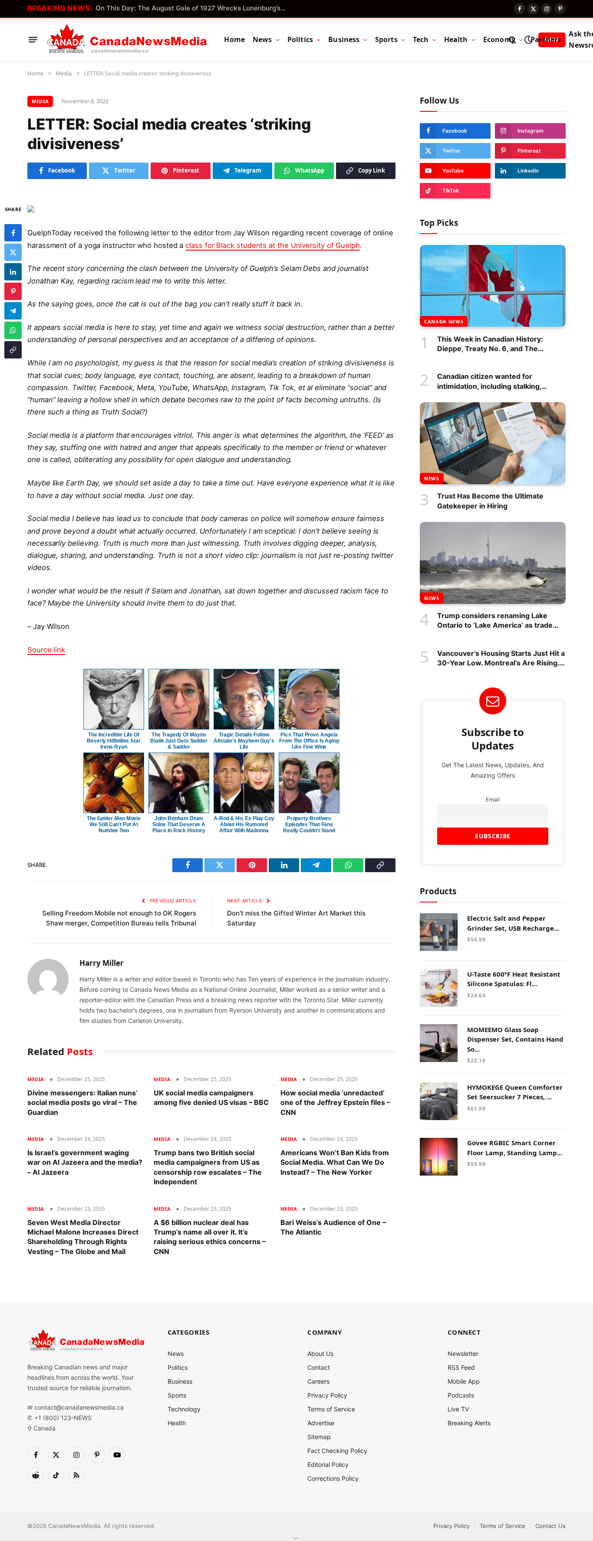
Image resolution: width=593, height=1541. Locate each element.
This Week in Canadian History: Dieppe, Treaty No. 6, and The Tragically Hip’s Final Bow (490, 343)
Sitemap (319, 1436)
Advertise (320, 1423)
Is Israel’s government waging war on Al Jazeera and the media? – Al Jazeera (84, 1162)
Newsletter (463, 1353)
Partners (545, 39)
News (262, 39)
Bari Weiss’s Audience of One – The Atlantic (333, 1227)
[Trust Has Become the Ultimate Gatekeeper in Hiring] (493, 443)
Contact (318, 1367)
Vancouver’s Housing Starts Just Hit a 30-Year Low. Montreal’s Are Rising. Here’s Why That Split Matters (501, 658)
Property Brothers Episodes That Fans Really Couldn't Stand (309, 824)
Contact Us (550, 1525)
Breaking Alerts (469, 1423)
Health (456, 39)
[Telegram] (13, 310)
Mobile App (464, 1381)
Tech (421, 39)
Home (234, 39)
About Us (320, 1353)
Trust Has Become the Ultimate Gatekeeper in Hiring (490, 501)
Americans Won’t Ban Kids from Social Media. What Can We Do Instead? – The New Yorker (334, 1162)
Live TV (458, 1409)
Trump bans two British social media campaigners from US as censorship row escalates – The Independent (208, 1167)
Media (40, 101)
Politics (300, 39)
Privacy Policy (327, 1395)
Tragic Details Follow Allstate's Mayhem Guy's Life (244, 741)
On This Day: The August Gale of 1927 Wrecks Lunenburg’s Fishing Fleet (193, 8)
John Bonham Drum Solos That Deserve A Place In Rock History (178, 824)
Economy (499, 39)
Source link (46, 649)
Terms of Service (331, 1409)
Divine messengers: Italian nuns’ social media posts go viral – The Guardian (82, 1102)
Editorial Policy (328, 1464)
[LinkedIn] (13, 271)
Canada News (443, 321)
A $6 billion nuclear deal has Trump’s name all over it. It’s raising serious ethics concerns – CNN (210, 1237)
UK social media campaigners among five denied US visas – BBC (211, 1097)
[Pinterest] (13, 291)
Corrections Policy (333, 1478)
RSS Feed (461, 1367)
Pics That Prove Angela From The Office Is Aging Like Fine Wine (309, 741)
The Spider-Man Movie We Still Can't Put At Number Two (114, 824)
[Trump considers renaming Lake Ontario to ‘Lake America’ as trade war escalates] (493, 563)
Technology (184, 1409)
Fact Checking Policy (337, 1450)
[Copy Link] (13, 349)
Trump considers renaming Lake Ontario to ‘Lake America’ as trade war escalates (495, 620)
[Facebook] (13, 232)
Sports (386, 39)
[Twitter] (13, 252)
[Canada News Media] (127, 40)
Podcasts (461, 1395)
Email (493, 799)
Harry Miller (101, 963)
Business (343, 39)
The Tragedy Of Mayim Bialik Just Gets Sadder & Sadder (179, 741)
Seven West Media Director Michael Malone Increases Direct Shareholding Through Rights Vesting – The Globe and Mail (82, 1237)
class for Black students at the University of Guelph (272, 245)
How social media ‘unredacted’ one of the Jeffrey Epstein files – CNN (335, 1102)
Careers (318, 1381)
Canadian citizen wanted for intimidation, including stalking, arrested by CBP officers (489, 381)
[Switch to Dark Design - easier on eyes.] (528, 39)
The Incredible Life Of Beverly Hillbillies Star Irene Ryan (114, 741)
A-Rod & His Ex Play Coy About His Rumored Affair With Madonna (244, 824)
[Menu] (33, 40)
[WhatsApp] (13, 330)
